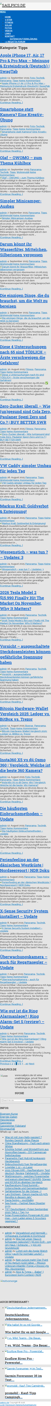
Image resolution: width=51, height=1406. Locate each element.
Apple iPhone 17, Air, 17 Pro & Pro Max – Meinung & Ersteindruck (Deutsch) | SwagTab (25, 63)
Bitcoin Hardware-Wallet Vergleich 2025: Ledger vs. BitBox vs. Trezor (25, 714)
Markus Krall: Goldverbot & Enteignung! (24, 508)
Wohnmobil (23, 172)
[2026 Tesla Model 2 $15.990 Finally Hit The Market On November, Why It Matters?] (25, 622)
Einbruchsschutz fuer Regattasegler (26, 1164)
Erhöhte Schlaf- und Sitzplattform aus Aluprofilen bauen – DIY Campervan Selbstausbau (27, 1152)
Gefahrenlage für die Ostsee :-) (23, 1191)
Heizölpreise (7, 1119)
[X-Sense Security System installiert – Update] (25, 929)
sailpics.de (4, 1403)
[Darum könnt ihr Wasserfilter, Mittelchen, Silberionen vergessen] (25, 268)
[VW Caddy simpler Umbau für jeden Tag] (25, 482)
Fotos (8, 28)
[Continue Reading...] (11, 102)
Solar (8, 25)
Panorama (5, 80)
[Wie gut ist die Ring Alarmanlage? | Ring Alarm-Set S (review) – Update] (25, 1040)
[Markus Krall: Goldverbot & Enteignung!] (25, 523)
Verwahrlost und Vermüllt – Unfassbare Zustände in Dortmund (26, 1234)
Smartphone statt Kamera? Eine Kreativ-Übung (22, 114)
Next (31, 1063)
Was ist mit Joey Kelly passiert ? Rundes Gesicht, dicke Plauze (23, 1139)
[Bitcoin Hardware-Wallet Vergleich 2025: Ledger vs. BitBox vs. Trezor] (25, 732)
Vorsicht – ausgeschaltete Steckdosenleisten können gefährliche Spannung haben (25, 654)
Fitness (9, 22)
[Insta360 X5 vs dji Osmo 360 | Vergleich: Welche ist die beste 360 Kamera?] (25, 784)
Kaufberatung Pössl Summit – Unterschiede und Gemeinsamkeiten (26, 1187)
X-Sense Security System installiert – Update (24, 913)
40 (26, 1063)
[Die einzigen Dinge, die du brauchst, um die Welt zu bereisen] (25, 319)
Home (8, 17)
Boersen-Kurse (9, 1113)
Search (29, 1100)
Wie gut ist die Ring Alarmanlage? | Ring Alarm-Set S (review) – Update (22, 1019)
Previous (5, 1063)
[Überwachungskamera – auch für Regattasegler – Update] (25, 981)
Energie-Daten (8, 1116)
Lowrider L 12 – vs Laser (19, 1167)
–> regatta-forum (15, 42)
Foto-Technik (37, 77)
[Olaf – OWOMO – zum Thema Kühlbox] (25, 177)
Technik (4, 172)
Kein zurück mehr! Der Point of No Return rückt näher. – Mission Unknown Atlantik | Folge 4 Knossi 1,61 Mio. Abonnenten (27, 1264)
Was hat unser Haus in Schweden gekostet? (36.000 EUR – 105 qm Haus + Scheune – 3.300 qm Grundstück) (28, 1243)
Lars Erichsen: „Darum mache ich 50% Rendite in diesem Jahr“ (26, 1196)
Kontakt (10, 36)
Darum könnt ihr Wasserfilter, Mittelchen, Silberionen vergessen (23, 249)
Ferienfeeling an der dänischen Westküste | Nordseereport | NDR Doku (24, 865)
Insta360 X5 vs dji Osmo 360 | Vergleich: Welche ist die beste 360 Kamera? (25, 765)
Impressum (10, 1405)
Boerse (29, 725)
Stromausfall (7, 1128)
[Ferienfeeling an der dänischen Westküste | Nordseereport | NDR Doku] (25, 883)
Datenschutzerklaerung (26, 1405)
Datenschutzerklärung (23, 39)
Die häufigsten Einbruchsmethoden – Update (21, 814)
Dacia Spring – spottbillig (19, 1200)
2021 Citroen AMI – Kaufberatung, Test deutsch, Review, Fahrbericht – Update (27, 1172)
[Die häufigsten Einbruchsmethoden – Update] (25, 832)
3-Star (8, 20)
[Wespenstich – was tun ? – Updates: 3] (25, 569)
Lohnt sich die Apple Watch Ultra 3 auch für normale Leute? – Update (26, 1253)
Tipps (15, 80)
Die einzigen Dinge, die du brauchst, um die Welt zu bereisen (24, 301)
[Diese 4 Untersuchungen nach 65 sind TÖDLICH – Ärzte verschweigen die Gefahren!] (25, 377)
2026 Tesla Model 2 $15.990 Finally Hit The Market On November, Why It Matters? (22, 600)
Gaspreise (6, 1122)
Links (8, 33)
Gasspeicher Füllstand (13, 1125)
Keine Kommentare (29, 80)
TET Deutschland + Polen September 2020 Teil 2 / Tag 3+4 (26, 1211)
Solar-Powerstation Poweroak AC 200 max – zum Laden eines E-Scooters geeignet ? (27, 1218)
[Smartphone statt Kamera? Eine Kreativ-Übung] (25, 133)
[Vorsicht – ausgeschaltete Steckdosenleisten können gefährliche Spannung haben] (25, 677)
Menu (3, 12)
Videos (8, 31)
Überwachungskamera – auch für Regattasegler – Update (23, 962)
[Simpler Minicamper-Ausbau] (25, 218)
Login (2, 1405)
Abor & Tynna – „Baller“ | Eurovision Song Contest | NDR (24, 1273)
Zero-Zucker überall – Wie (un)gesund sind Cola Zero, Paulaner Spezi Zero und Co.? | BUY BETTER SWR (25, 414)
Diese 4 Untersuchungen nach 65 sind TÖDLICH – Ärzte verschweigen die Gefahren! (23, 354)
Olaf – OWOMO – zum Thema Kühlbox (21, 160)
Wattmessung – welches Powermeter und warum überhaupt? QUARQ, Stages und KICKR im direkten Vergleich (28, 1179)
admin (3, 77)
